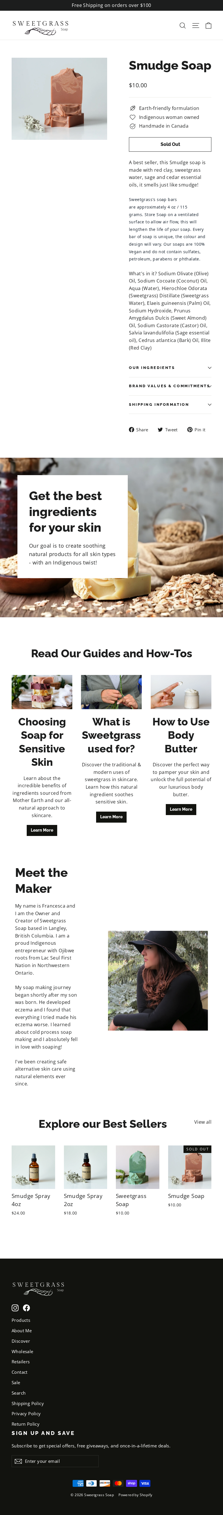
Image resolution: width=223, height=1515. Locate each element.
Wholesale (22, 1351)
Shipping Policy (28, 1403)
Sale (16, 1382)
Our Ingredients (152, 367)
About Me (22, 1330)
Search (19, 1393)
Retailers (21, 1361)
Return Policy (25, 1424)
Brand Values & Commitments (169, 386)
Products (21, 1320)
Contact (20, 1372)
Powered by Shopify (135, 1494)
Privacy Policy (26, 1413)
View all (202, 1122)
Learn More (42, 830)
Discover (21, 1341)
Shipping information (159, 404)
